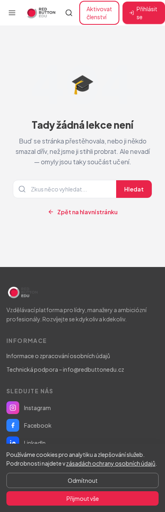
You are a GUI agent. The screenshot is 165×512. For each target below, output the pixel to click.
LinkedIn (35, 442)
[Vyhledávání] (69, 13)
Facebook (38, 425)
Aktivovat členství (99, 12)
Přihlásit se (147, 12)
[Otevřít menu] (12, 13)
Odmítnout (83, 480)
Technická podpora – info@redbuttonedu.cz (65, 369)
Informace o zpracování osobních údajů (58, 355)
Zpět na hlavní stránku (87, 211)
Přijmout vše (82, 498)
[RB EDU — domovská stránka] (40, 12)
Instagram (37, 407)
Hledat (134, 189)
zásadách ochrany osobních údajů (110, 463)
